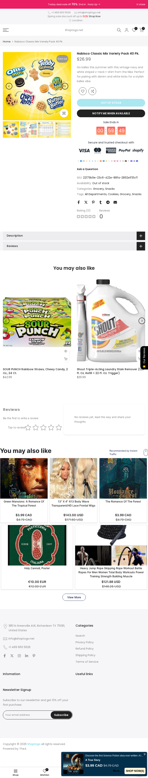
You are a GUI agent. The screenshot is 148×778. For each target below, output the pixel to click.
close (8, 4)
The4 (22, 749)
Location (77, 20)
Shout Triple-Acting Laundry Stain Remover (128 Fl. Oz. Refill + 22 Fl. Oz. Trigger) (110, 371)
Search (80, 636)
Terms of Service (87, 662)
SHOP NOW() (135, 770)
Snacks (110, 189)
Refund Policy (85, 649)
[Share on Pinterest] (93, 202)
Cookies (113, 194)
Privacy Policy (85, 642)
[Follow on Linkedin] (26, 655)
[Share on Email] (115, 202)
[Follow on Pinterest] (34, 655)
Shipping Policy (85, 655)
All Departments (96, 194)
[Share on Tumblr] (100, 202)
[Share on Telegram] (108, 202)
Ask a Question (87, 169)
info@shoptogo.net (89, 12)
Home (7, 41)
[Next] (65, 86)
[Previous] (9, 86)
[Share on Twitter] (86, 202)
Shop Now (95, 16)
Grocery (98, 189)
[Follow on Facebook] (4, 655)
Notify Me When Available (111, 113)
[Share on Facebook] (78, 202)
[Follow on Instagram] (19, 655)
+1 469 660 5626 (61, 12)
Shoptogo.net (74, 30)
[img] (86, 217)
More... (117, 770)
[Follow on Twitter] (12, 655)
